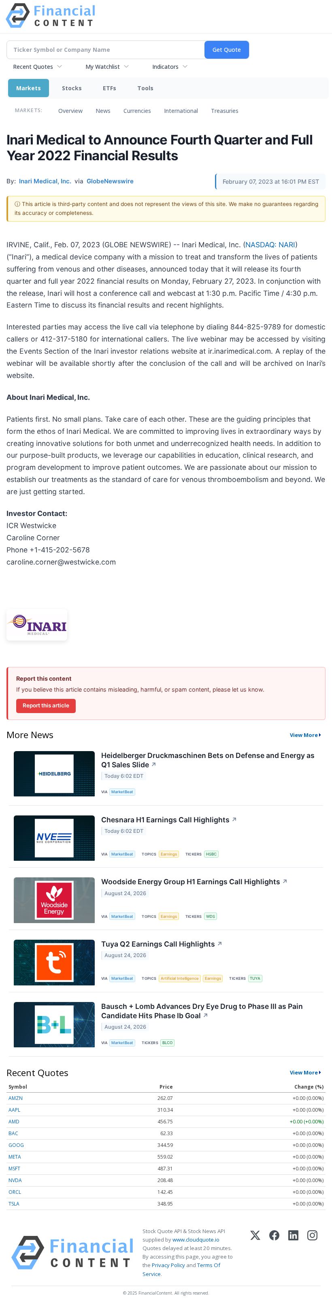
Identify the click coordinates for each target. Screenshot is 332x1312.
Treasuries (224, 111)
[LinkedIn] (293, 1252)
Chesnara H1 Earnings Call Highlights (169, 819)
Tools (145, 88)
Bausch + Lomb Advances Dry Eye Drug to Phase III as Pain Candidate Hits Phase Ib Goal (202, 1011)
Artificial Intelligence (180, 978)
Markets (28, 88)
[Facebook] (274, 1252)
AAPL (14, 1109)
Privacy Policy (168, 1265)
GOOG (16, 1145)
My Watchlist (102, 66)
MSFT (14, 1168)
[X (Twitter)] (255, 1252)
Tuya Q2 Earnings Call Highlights (162, 944)
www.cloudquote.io (195, 1239)
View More (304, 735)
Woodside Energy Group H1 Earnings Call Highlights (194, 881)
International (181, 111)
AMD (14, 1121)
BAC (13, 1133)
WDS (210, 916)
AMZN (16, 1098)
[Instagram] (312, 1252)
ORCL (15, 1192)
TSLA (14, 1203)
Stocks (72, 88)
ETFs (109, 88)
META (15, 1156)
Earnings (169, 854)
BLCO (167, 1042)
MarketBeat (122, 792)
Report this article (46, 705)
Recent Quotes (33, 66)
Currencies (137, 111)
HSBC (211, 854)
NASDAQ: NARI (270, 244)
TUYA (255, 978)
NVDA (15, 1180)
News (103, 111)
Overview (70, 111)
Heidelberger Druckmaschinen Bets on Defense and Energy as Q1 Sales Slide (208, 760)
